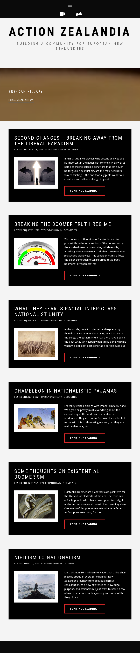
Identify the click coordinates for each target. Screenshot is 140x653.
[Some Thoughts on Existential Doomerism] (36, 506)
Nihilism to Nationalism (47, 557)
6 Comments (70, 230)
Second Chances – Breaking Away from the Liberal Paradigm (68, 140)
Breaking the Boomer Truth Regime (62, 224)
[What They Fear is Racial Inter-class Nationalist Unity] (36, 344)
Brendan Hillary (57, 149)
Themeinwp (108, 647)
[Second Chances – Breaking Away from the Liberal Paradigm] (36, 172)
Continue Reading (83, 190)
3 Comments (74, 149)
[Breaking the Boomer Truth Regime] (36, 253)
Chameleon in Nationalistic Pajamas (65, 391)
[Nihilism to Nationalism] (36, 586)
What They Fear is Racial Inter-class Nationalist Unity (65, 311)
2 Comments (70, 320)
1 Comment (70, 563)
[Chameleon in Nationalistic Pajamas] (36, 418)
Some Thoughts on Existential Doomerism (57, 474)
